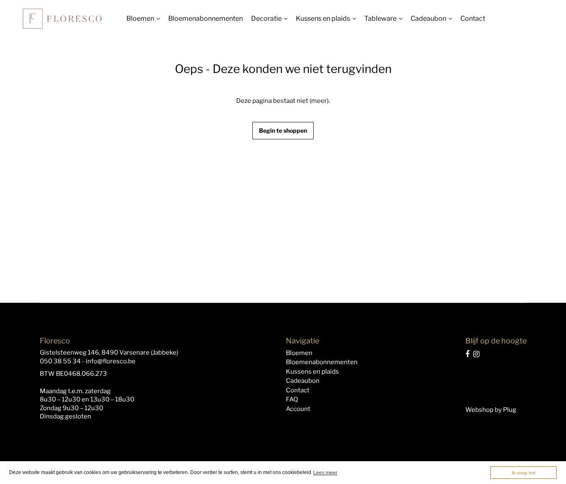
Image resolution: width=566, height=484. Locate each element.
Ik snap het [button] (524, 472)
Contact (472, 18)
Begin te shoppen (283, 130)
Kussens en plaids (323, 18)
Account (298, 409)
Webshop (479, 409)
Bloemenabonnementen (205, 18)
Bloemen (140, 18)
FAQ (292, 399)
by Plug (505, 409)
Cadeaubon (428, 18)
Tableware (380, 18)
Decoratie (266, 18)
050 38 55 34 (60, 361)
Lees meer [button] (325, 473)
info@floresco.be (110, 361)
